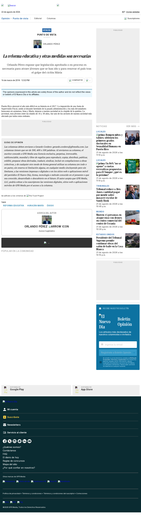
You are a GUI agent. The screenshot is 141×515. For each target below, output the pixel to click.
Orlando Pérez (51, 44)
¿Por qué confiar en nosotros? (19, 467)
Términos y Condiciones (118, 359)
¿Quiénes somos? (12, 447)
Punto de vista (20, 18)
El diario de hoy (11, 457)
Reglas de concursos (14, 461)
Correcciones (81, 493)
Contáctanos (9, 450)
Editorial (38, 18)
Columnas (51, 18)
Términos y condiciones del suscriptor (58, 493)
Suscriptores (134, 18)
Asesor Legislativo (47, 231)
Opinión (5, 18)
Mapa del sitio (10, 464)
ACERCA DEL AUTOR (46, 213)
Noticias (101, 126)
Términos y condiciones (32, 493)
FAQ (5, 454)
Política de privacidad (11, 493)
